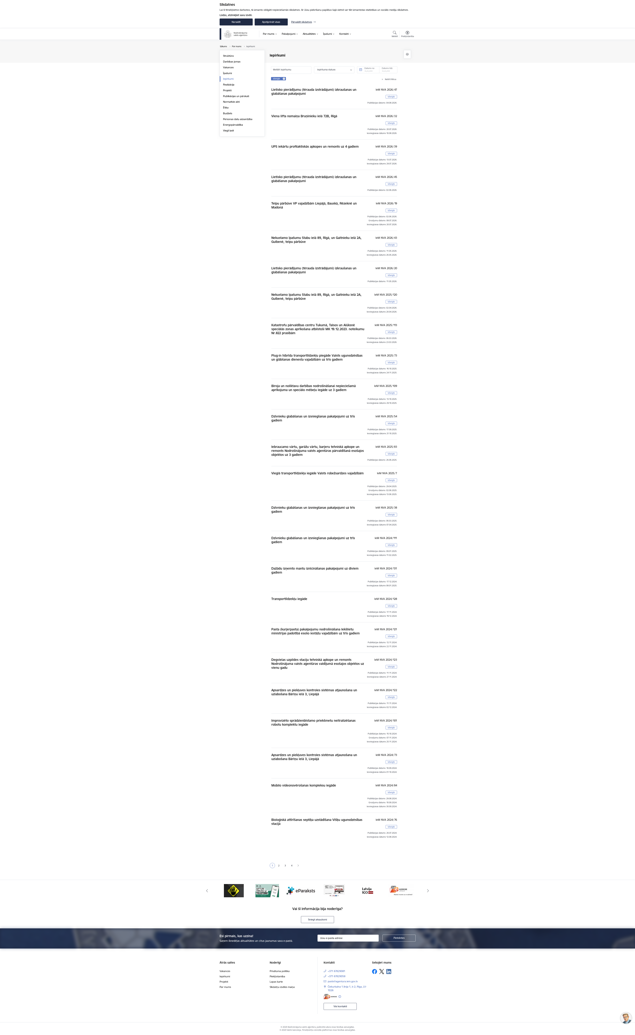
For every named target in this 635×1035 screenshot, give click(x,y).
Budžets (227, 113)
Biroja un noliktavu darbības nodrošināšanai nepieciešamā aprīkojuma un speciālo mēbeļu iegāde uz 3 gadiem (313, 388)
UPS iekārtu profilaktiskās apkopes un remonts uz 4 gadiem (315, 146)
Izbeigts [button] (391, 96)
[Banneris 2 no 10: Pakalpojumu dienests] (401, 890)
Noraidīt (236, 21)
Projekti (227, 90)
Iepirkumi (228, 78)
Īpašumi (227, 73)
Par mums (225, 987)
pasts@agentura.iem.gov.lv (343, 981)
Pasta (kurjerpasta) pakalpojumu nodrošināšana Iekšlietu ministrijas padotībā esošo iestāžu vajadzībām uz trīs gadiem (315, 631)
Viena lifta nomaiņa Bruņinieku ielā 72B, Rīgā (304, 116)
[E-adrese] (330, 996)
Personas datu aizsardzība (237, 119)
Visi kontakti (340, 1006)
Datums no (369, 68)
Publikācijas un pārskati (236, 96)
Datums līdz (387, 68)
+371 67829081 (336, 971)
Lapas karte (276, 981)
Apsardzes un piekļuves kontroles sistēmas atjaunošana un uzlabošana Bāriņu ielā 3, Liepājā (314, 692)
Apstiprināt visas (271, 21)
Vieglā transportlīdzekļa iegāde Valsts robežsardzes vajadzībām (317, 473)
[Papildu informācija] (340, 996)
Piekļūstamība (277, 976)
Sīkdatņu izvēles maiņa (282, 987)
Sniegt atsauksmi (317, 919)
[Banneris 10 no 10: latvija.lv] (334, 890)
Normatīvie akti (231, 101)
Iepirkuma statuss (326, 69)
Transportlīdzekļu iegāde (289, 599)
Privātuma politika (280, 971)
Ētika (226, 107)
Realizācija (228, 84)
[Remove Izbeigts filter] (284, 79)
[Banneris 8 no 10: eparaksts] (267, 890)
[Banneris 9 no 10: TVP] (300, 890)
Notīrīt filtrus (390, 79)
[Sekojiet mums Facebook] (374, 971)
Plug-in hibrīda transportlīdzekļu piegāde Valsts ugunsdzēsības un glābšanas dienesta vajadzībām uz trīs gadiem (316, 357)
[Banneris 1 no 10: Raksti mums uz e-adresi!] (368, 890)
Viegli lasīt (228, 130)
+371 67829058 (336, 976)
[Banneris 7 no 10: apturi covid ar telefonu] (234, 890)
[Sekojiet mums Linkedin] (388, 971)
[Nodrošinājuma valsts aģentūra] (236, 34)
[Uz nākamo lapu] (298, 865)
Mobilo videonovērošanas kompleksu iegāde (303, 785)
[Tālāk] (428, 890)
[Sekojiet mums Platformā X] (381, 971)
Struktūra (228, 55)
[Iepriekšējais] (207, 890)
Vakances (228, 67)
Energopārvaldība (233, 124)
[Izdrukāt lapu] (407, 54)
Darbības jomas (231, 61)
